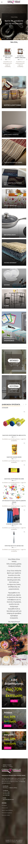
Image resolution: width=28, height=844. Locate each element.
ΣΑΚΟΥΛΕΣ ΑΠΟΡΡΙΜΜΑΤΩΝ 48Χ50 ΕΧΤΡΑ (14, 435)
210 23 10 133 (6, 793)
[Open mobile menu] (1, 2)
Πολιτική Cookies (6, 815)
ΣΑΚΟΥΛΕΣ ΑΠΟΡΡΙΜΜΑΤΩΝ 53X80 (14, 479)
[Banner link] (14, 92)
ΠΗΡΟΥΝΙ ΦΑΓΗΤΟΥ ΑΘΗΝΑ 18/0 (14, 546)
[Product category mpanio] (14, 361)
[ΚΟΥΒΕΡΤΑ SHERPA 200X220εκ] (20, 51)
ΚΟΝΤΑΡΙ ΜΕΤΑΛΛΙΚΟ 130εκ (14, 524)
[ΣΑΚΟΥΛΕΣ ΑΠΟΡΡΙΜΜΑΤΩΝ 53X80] (14, 470)
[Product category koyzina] (14, 387)
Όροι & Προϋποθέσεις (7, 810)
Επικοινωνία (5, 808)
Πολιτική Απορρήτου (7, 812)
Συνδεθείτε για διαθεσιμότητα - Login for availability (7, 64)
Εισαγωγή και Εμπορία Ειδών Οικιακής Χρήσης (13, 775)
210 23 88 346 (6, 795)
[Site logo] (14, 2)
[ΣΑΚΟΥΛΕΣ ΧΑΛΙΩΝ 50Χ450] (14, 448)
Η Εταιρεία (4, 805)
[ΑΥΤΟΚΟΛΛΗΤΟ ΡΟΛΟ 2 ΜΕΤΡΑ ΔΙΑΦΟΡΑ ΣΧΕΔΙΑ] (14, 492)
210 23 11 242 (6, 792)
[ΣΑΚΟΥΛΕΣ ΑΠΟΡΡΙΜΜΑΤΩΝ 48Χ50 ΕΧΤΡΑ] (14, 422)
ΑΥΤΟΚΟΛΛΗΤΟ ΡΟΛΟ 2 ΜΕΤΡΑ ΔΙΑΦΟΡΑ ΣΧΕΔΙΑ (14, 501)
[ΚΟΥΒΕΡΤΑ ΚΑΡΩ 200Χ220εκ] (8, 51)
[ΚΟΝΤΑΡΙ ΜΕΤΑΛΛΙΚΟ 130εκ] (14, 515)
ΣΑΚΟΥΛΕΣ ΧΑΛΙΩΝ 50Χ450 (14, 457)
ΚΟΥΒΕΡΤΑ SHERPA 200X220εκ (20, 56)
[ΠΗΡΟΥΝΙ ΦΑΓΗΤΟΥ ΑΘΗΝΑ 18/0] (14, 537)
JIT (21, 841)
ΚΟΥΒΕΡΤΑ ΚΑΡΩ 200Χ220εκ (7, 56)
